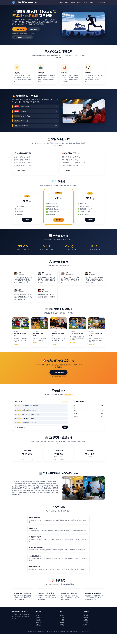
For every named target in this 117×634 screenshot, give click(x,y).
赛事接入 (85, 617)
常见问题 (102, 2)
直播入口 (67, 2)
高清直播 (38, 615)
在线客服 (62, 622)
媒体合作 (85, 615)
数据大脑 (38, 620)
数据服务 (85, 620)
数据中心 (73, 2)
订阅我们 (79, 2)
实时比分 (38, 617)
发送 (65, 427)
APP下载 (62, 620)
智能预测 (38, 622)
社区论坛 (85, 2)
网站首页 (61, 2)
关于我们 (96, 2)
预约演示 (62, 625)
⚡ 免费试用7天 (19, 29)
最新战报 (90, 2)
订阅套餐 (62, 617)
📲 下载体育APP (23, 37)
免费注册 (62, 615)
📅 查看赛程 (33, 29)
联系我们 (85, 625)
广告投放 (85, 622)
